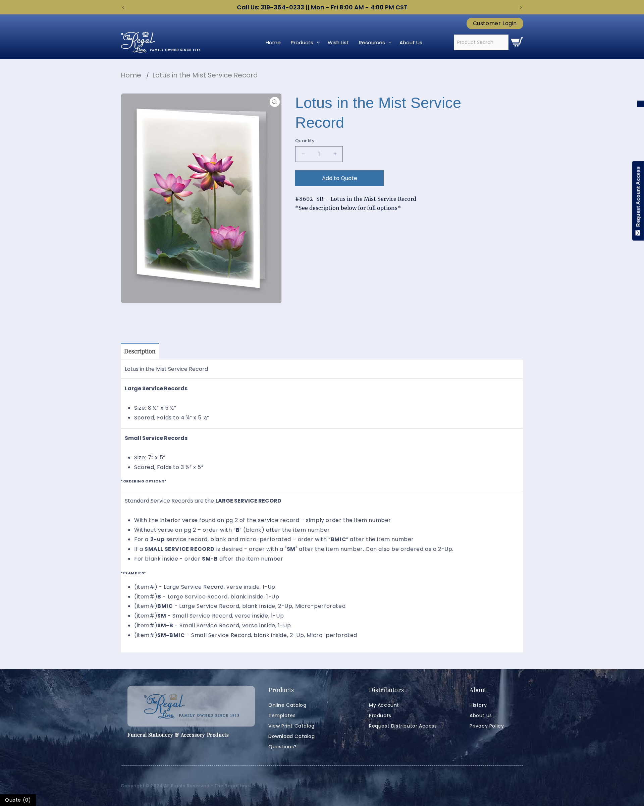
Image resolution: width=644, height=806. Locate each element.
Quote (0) (18, 800)
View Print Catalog (291, 726)
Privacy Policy (487, 726)
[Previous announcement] (123, 7)
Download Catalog (291, 736)
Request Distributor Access (403, 726)
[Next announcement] (521, 7)
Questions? (282, 746)
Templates (282, 715)
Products (380, 715)
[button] (304, 42)
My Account (384, 705)
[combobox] (481, 42)
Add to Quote (339, 178)
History (478, 705)
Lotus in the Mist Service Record (205, 75)
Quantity (304, 140)
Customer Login (495, 23)
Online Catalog (287, 705)
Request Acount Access (638, 198)
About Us (481, 715)
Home (131, 75)
